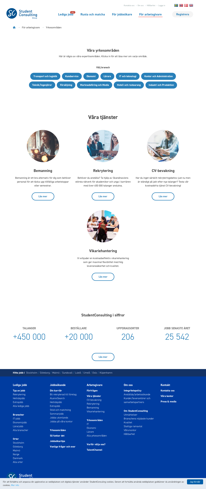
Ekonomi (91, 76)
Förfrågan (92, 390)
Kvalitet (128, 422)
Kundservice (72, 76)
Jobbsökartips (57, 441)
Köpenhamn (106, 372)
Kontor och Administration (158, 76)
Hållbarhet (151, 5)
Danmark (18, 458)
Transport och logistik (45, 76)
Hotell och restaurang (129, 85)
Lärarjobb (18, 426)
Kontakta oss (129, 5)
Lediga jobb (65, 14)
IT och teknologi (127, 76)
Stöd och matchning (60, 410)
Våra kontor (130, 430)
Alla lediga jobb (21, 406)
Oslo (94, 372)
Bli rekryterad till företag (63, 394)
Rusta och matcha (92, 14)
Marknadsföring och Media (94, 85)
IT (88, 424)
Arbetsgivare (95, 385)
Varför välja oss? (96, 444)
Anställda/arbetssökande (137, 394)
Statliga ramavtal (133, 426)
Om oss (141, 5)
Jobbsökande (58, 385)
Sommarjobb (57, 413)
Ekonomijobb (20, 422)
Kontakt (165, 385)
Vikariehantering (95, 411)
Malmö (56, 372)
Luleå (78, 372)
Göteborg (45, 372)
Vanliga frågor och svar (62, 446)
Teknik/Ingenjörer (42, 85)
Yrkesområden (58, 430)
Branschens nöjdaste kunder (139, 418)
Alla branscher (20, 430)
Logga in (161, 5)
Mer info (15, 485)
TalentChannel (94, 449)
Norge (16, 454)
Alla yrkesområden (97, 435)
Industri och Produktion (161, 85)
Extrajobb (18, 402)
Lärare (107, 76)
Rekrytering (19, 394)
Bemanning (93, 407)
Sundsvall (67, 372)
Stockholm (31, 372)
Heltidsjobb (19, 398)
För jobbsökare (122, 14)
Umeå (86, 372)
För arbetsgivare (150, 14)
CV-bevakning (94, 400)
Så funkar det (57, 435)
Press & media (168, 401)
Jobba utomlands (59, 417)
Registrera (182, 14)
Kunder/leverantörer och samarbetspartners (137, 400)
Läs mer (42, 196)
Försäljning (66, 85)
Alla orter (18, 462)
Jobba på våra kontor (61, 421)
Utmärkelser (130, 414)
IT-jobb (16, 418)
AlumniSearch (57, 398)
